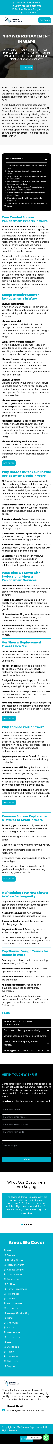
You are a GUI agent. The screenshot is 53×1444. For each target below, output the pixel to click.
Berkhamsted (14, 1303)
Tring (10, 1317)
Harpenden (13, 1308)
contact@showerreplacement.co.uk (31, 1101)
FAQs (9, 206)
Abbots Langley (15, 1269)
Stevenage (13, 1346)
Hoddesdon (13, 1337)
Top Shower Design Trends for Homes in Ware (27, 203)
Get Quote (45, 20)
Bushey (11, 1255)
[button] (22, 1224)
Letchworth (13, 1356)
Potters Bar (13, 1293)
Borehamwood (15, 1279)
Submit (26, 1159)
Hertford (11, 1327)
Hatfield (11, 1298)
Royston (11, 1366)
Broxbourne (13, 1332)
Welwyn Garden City (18, 1313)
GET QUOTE (26, 67)
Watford (11, 1250)
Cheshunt (12, 1322)
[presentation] (26, 1222)
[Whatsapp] (46, 1437)
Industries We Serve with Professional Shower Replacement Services (26, 182)
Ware (10, 1342)
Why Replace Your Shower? (19, 190)
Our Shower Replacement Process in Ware (25, 187)
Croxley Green (15, 1260)
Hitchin (10, 1351)
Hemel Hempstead (17, 1289)
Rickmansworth (15, 1264)
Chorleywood (14, 1274)
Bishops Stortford (16, 1361)
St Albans (12, 1284)
